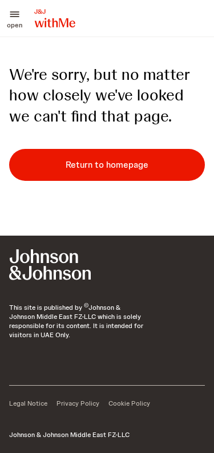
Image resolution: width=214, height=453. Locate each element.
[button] (14, 18)
